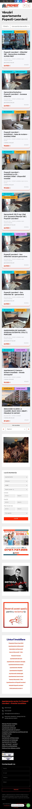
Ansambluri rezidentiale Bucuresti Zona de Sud (15, 732)
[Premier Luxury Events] (16, 437)
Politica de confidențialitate (9, 746)
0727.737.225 (3, 1)
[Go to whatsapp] (28, 805)
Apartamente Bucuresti (8, 725)
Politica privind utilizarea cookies (11, 748)
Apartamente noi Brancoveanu (10, 738)
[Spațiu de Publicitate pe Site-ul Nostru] (16, 603)
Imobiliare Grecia (6, 734)
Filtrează (5, 26)
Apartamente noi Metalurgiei (10, 740)
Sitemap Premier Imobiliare (9, 723)
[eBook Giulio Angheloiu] (16, 566)
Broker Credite (6, 736)
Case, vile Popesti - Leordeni (9, 744)
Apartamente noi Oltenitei (9, 742)
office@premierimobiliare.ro (10, 1)
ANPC (3, 751)
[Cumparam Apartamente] (16, 530)
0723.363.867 (7, 1)
